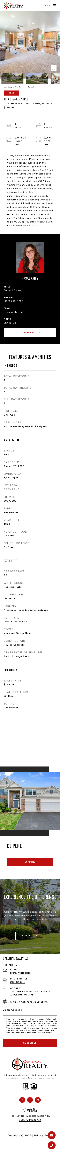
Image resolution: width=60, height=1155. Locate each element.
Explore (30, 862)
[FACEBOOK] (30, 1100)
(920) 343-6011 (17, 982)
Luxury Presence (30, 1120)
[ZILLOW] (38, 1100)
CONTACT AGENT (30, 332)
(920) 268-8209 (13, 301)
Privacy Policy (44, 1032)
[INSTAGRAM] (22, 1100)
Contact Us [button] (30, 935)
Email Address (12, 1009)
